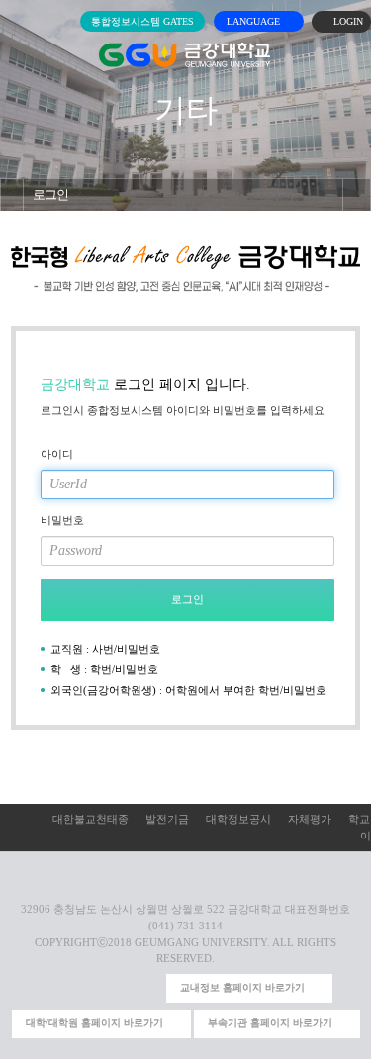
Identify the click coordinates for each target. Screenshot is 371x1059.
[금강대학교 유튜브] (83, 988)
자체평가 (309, 819)
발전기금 (167, 819)
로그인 (50, 195)
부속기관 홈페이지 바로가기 (270, 1022)
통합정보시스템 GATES (142, 21)
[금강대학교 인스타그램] (52, 988)
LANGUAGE (255, 21)
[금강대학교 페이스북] (116, 988)
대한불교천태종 (90, 819)
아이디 (57, 454)
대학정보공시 (238, 819)
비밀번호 (62, 520)
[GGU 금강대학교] (184, 55)
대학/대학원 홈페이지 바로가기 (94, 1022)
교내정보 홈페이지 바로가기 (242, 987)
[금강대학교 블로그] (148, 988)
